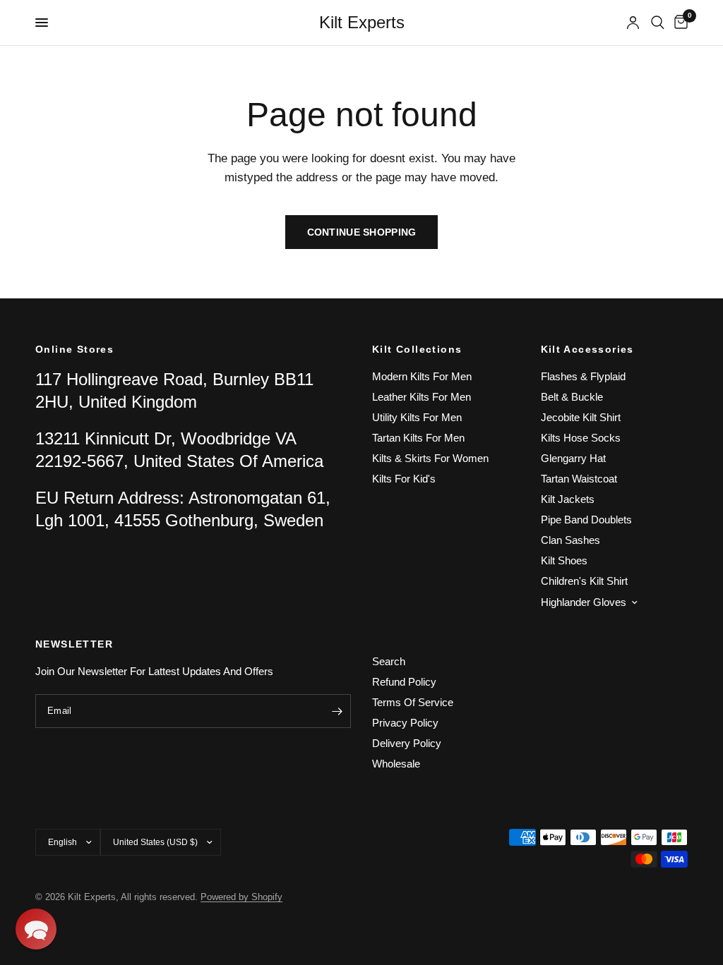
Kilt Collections (417, 349)
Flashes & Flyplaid (583, 376)
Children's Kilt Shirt (584, 581)
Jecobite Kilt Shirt (581, 417)
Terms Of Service (412, 702)
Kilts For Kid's (404, 479)
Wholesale (396, 764)
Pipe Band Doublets (586, 520)
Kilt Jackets (567, 499)
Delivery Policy (406, 743)
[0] (678, 22)
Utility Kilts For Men (417, 417)
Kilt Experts (362, 22)
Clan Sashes (570, 540)
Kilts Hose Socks (581, 438)
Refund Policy (404, 682)
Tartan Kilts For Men (418, 438)
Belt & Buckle (572, 397)
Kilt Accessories (587, 349)
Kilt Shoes (564, 560)
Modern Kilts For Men (422, 376)
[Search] (657, 22)
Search (388, 661)
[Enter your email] (337, 711)
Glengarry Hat (573, 458)
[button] (36, 929)
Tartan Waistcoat (579, 479)
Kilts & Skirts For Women (430, 458)
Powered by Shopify (241, 897)
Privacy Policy (405, 723)
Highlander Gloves (583, 602)
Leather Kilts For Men (421, 397)
